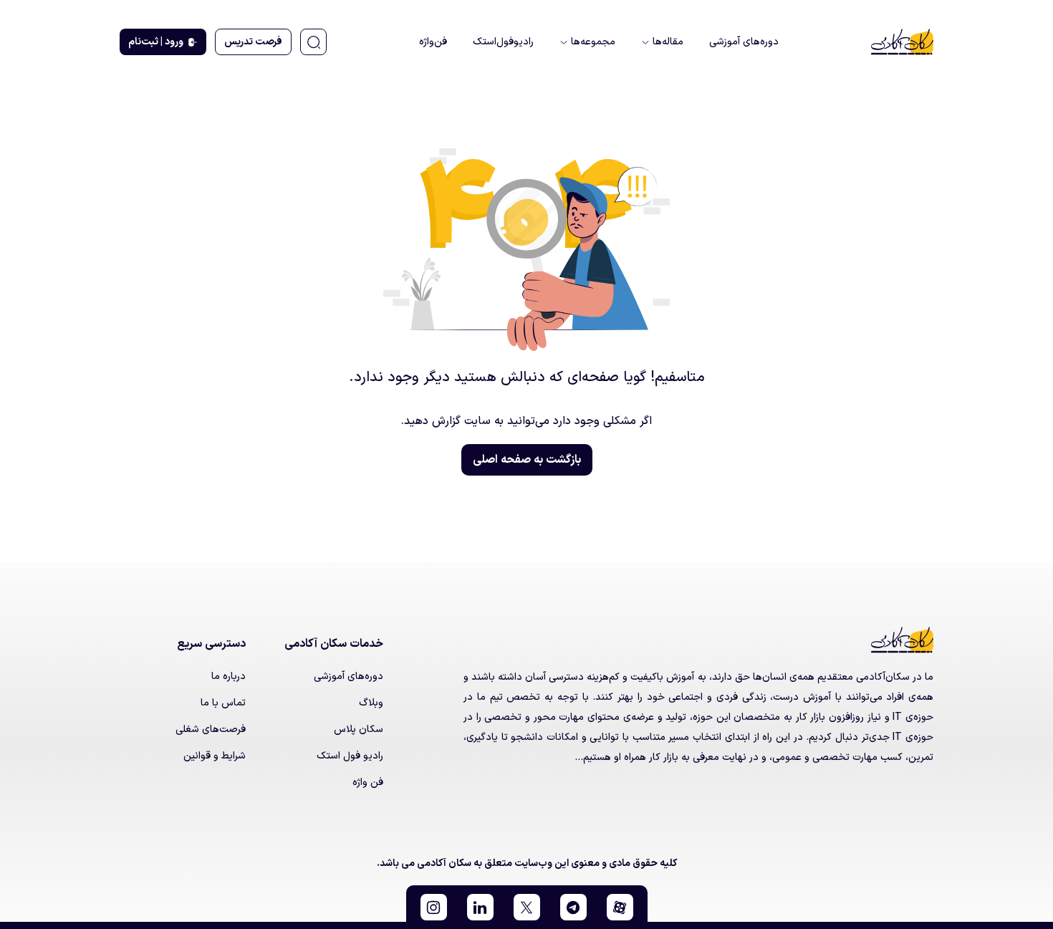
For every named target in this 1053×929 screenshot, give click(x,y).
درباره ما (228, 676)
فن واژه (367, 782)
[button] (620, 907)
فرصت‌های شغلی (211, 729)
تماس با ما (223, 703)
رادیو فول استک (350, 756)
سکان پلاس (358, 729)
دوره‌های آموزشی (348, 676)
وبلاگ (371, 703)
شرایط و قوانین (214, 756)
